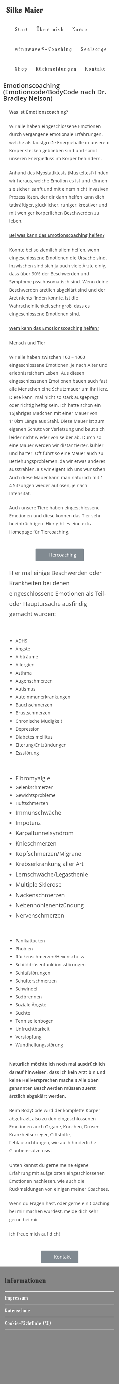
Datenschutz (17, 1311)
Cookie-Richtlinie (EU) (28, 1323)
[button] (60, 555)
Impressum (16, 1298)
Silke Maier (24, 10)
